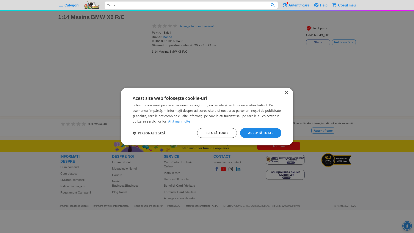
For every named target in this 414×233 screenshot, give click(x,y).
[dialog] (207, 116)
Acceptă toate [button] (260, 133)
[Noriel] (92, 5)
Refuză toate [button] (217, 133)
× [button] (286, 92)
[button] (149, 133)
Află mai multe (179, 121)
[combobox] (191, 5)
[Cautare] (272, 5)
